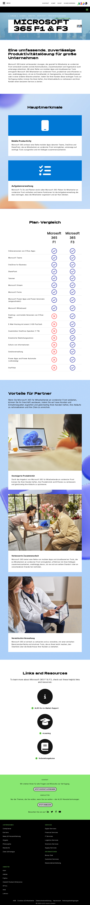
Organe (5, 840)
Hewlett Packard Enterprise (12, 882)
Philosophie (7, 844)
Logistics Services (51, 840)
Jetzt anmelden (45, 805)
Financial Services (51, 832)
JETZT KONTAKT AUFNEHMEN (45, 789)
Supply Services (51, 848)
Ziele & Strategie (9, 851)
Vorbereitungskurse (47, 758)
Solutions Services (51, 844)
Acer (4, 870)
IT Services (49, 836)
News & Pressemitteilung (12, 836)
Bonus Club (49, 855)
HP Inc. (5, 886)
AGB (14, 900)
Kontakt (45, 3)
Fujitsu (5, 878)
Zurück (13, 16)
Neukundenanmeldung (53, 863)
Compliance (7, 828)
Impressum (57, 900)
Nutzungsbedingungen (70, 900)
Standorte (6, 848)
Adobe (5, 874)
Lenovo (5, 893)
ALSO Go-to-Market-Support (47, 708)
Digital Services (50, 828)
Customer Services (52, 859)
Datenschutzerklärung (43, 900)
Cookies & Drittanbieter (25, 900)
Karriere (6, 832)
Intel (4, 890)
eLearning (47, 733)
